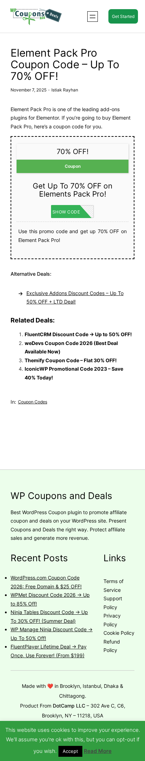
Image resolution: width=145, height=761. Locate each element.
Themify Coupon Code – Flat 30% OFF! (71, 360)
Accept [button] (70, 751)
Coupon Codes (32, 401)
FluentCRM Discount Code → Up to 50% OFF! (78, 334)
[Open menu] (92, 16)
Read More (98, 751)
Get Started (123, 16)
